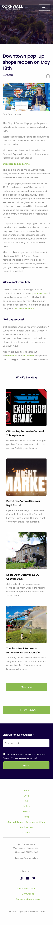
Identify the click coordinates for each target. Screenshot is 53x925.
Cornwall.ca (28, 893)
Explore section (38, 293)
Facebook (11, 355)
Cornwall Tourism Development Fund (26, 822)
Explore (26, 806)
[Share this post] (48, 76)
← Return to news (27, 709)
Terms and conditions (28, 899)
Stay (26, 790)
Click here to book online (16, 163)
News (26, 816)
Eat (26, 801)
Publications (26, 827)
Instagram (28, 355)
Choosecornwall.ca (28, 888)
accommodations (24, 308)
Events (26, 811)
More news (26, 687)
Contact (26, 832)
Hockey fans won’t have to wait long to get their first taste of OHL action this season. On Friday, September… (26, 444)
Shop (26, 795)
